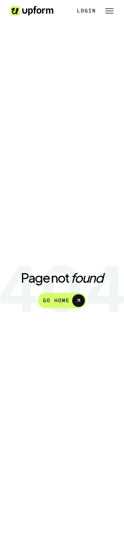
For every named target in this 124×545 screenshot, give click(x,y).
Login (86, 10)
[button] (107, 11)
